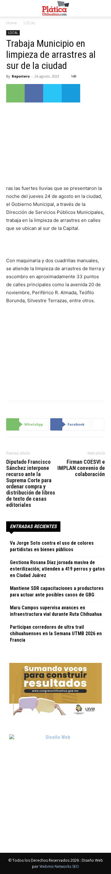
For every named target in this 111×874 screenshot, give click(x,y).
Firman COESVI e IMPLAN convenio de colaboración (81, 468)
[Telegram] (71, 93)
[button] (10, 8)
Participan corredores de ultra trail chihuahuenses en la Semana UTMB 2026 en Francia (56, 633)
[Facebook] (34, 93)
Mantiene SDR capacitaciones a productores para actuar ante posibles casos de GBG (57, 591)
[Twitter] (52, 93)
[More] (98, 424)
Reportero (21, 76)
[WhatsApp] (15, 93)
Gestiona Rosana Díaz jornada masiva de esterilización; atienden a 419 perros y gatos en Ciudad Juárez (57, 568)
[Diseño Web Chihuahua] (55, 780)
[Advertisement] (55, 351)
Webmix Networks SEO (59, 866)
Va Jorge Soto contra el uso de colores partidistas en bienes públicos (52, 546)
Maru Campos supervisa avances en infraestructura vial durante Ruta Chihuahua (56, 611)
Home (11, 23)
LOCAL (29, 23)
